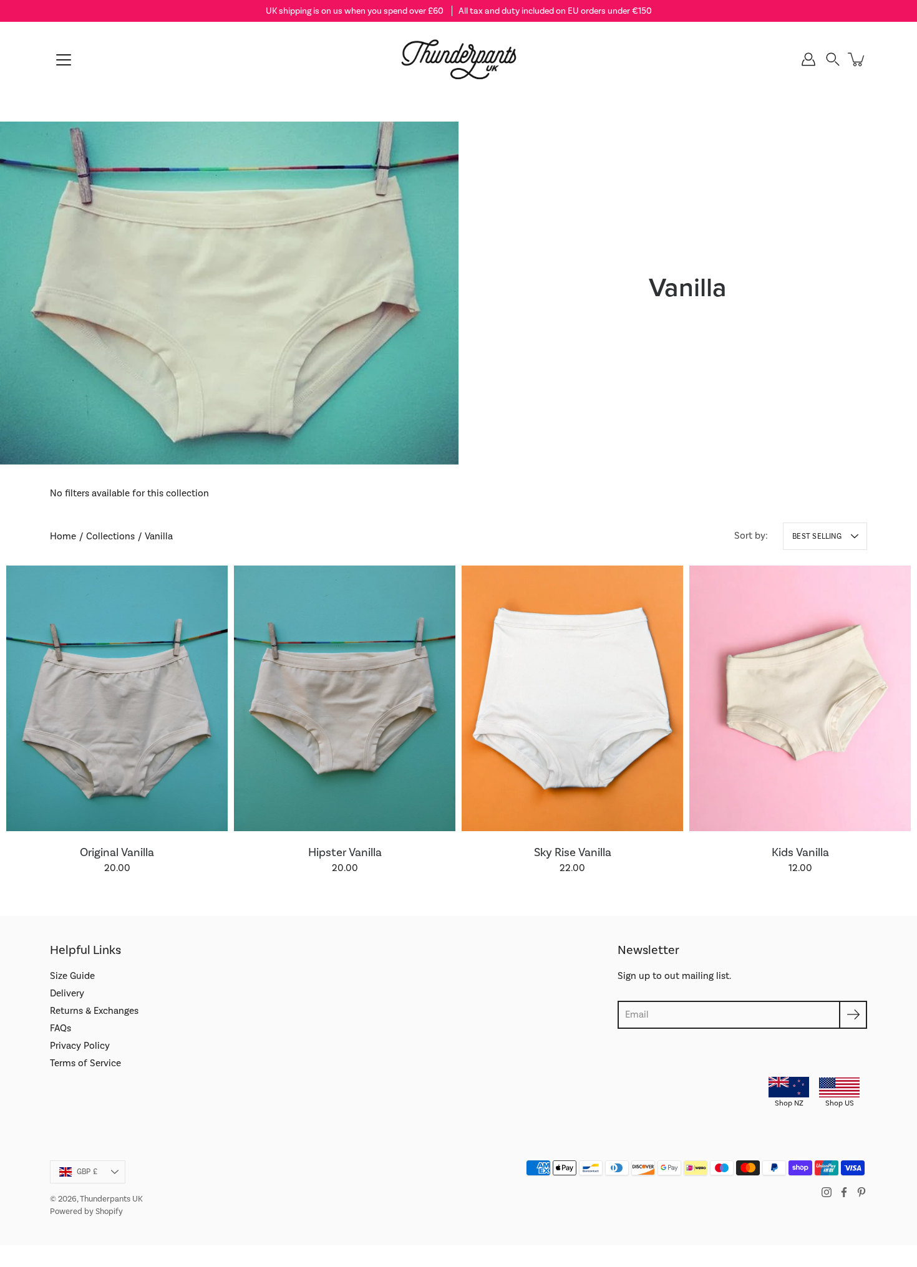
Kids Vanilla (800, 852)
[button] (833, 59)
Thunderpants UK (111, 1198)
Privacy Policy (80, 1045)
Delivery (67, 993)
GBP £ (87, 1171)
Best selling (817, 536)
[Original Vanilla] (117, 698)
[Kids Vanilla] (800, 698)
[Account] (808, 59)
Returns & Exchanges (94, 1010)
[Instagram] (826, 1192)
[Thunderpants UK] (458, 59)
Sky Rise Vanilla (572, 852)
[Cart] (857, 59)
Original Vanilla (117, 852)
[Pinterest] (861, 1192)
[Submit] (853, 1015)
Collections (110, 536)
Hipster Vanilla (345, 852)
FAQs (60, 1028)
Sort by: (751, 535)
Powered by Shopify (86, 1211)
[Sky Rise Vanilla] (572, 698)
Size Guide (72, 975)
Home (63, 536)
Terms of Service (85, 1063)
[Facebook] (844, 1192)
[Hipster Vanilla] (344, 698)
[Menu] (63, 60)
